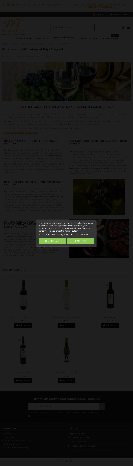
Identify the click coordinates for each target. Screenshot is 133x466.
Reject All (52, 241)
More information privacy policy (54, 234)
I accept (80, 241)
